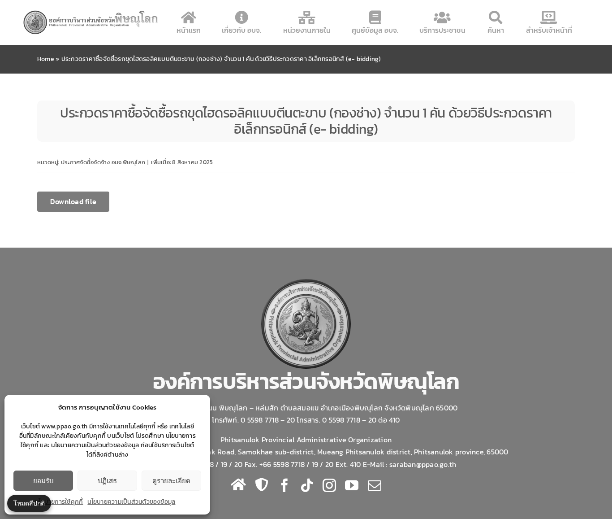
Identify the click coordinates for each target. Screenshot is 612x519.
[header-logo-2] (91, 12)
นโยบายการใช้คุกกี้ (59, 501)
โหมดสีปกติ (29, 503)
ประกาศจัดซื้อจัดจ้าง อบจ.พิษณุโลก (103, 162)
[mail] (374, 485)
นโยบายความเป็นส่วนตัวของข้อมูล (131, 501)
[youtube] (351, 485)
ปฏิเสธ (107, 480)
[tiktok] (307, 485)
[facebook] (284, 485)
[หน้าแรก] (238, 484)
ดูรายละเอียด (171, 480)
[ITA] (261, 484)
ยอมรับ (43, 480)
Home (45, 59)
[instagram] (329, 485)
